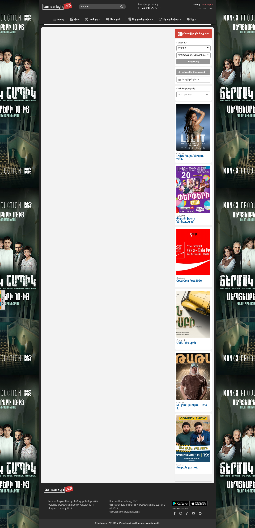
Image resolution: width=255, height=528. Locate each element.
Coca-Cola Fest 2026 (189, 280)
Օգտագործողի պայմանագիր (124, 512)
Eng (205, 9)
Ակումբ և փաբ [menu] (171, 19)
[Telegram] (200, 513)
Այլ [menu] (192, 19)
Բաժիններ (181, 43)
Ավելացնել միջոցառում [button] (193, 72)
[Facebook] (175, 513)
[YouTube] (193, 513)
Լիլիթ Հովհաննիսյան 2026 (190, 157)
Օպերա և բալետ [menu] (141, 19)
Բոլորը (60, 19)
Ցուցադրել (193, 61)
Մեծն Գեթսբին (186, 343)
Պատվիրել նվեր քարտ (196, 33)
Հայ (199, 9)
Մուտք (196, 4)
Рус (211, 9)
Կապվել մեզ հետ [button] (190, 79)
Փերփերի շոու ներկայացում (185, 220)
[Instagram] (180, 513)
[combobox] (193, 48)
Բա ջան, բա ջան (187, 467)
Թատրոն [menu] (115, 19)
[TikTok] (187, 513)
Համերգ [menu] (94, 19)
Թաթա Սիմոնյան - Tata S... (191, 406)
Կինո (76, 19)
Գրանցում (207, 4)
